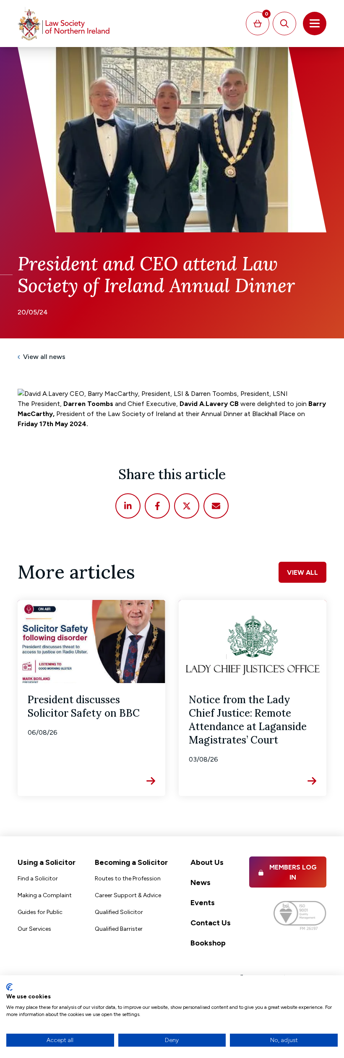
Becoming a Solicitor (131, 862)
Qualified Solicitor (119, 912)
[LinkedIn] (128, 506)
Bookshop (208, 943)
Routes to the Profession (128, 878)
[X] (186, 506)
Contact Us (210, 922)
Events (202, 902)
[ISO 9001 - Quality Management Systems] (300, 915)
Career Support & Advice (128, 895)
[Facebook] (157, 506)
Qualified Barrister (119, 928)
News (200, 882)
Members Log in (293, 872)
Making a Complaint (45, 895)
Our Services (34, 928)
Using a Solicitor (47, 862)
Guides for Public (40, 912)
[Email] (216, 506)
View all (302, 572)
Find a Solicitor (38, 878)
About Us (207, 862)
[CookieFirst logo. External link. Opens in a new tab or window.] (9, 987)
